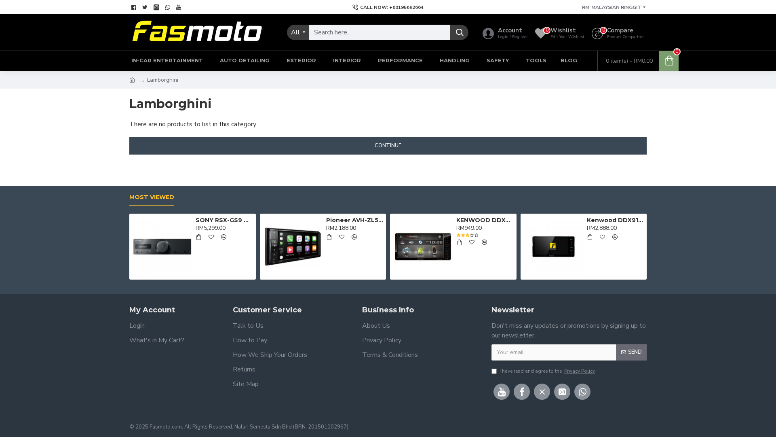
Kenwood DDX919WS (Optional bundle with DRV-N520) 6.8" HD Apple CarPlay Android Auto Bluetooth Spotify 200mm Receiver (615, 220)
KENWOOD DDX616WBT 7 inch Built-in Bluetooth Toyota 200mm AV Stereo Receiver (484, 220)
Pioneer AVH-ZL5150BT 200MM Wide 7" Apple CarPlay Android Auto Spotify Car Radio (354, 220)
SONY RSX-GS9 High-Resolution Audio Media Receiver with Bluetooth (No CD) (224, 220)
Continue (388, 145)
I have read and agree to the (547, 371)
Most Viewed (151, 197)
